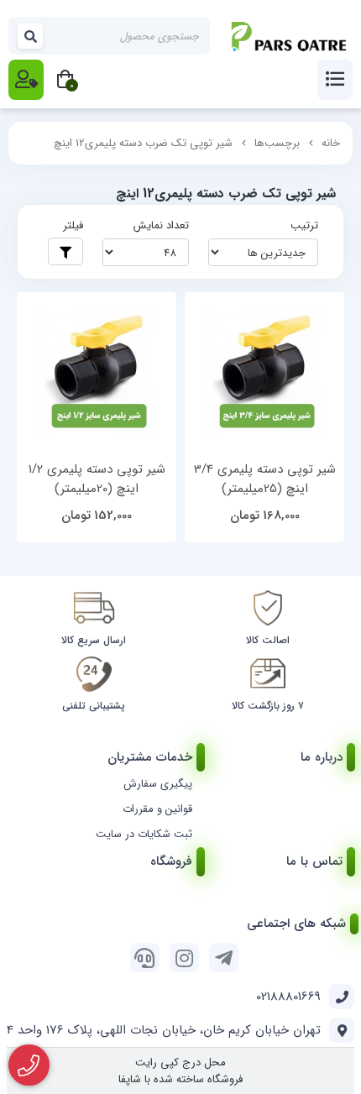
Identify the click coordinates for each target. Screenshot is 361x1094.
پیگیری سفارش (157, 784)
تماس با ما (314, 861)
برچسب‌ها (277, 143)
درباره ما (322, 757)
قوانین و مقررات (157, 809)
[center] (31, 36)
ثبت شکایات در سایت (144, 834)
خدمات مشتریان (149, 757)
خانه (331, 143)
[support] (145, 957)
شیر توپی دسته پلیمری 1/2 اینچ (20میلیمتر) (97, 479)
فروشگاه (171, 861)
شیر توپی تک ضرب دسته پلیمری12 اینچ (143, 143)
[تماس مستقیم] (29, 1065)
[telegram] (223, 957)
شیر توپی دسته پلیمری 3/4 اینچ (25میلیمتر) (265, 479)
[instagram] (184, 957)
